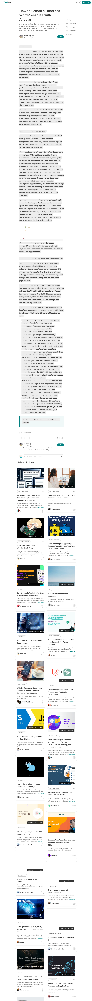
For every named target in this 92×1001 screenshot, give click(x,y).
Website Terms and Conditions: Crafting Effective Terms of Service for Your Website (29, 690)
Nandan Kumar (55, 903)
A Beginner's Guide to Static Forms (28, 880)
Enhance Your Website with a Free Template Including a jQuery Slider (61, 842)
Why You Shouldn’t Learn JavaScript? (58, 595)
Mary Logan (23, 653)
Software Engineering (55, 933)
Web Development (26, 432)
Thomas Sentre (55, 605)
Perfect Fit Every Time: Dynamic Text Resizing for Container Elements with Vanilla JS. (29, 497)
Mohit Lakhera (55, 758)
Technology (52, 685)
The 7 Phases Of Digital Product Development (29, 642)
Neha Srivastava (55, 509)
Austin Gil (22, 558)
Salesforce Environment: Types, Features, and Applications (60, 984)
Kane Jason (54, 705)
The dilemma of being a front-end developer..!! (60, 891)
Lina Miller (54, 855)
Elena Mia (22, 942)
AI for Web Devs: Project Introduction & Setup (26, 546)
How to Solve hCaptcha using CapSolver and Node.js (28, 785)
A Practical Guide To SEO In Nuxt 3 (61, 939)
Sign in (78, 2)
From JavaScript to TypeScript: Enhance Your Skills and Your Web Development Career (61, 546)
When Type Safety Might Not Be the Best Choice (29, 738)
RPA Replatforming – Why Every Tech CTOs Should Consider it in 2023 (30, 929)
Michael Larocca (55, 559)
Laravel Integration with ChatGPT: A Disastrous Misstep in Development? (61, 692)
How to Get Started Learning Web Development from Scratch (30, 978)
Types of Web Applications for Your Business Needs (60, 793)
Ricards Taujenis (24, 749)
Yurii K (21, 511)
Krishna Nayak (55, 996)
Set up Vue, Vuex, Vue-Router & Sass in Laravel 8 (29, 833)
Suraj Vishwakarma (25, 606)
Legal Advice (21, 684)
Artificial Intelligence (23, 541)
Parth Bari (53, 655)
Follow (60, 36)
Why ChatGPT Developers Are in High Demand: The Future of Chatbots (61, 642)
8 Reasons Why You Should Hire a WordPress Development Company (61, 497)
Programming (53, 589)
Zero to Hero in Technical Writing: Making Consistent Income (30, 594)
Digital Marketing (53, 735)
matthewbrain (55, 805)
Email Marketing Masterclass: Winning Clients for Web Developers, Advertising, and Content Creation (59, 743)
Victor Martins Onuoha (57, 949)
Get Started (86, 2)
